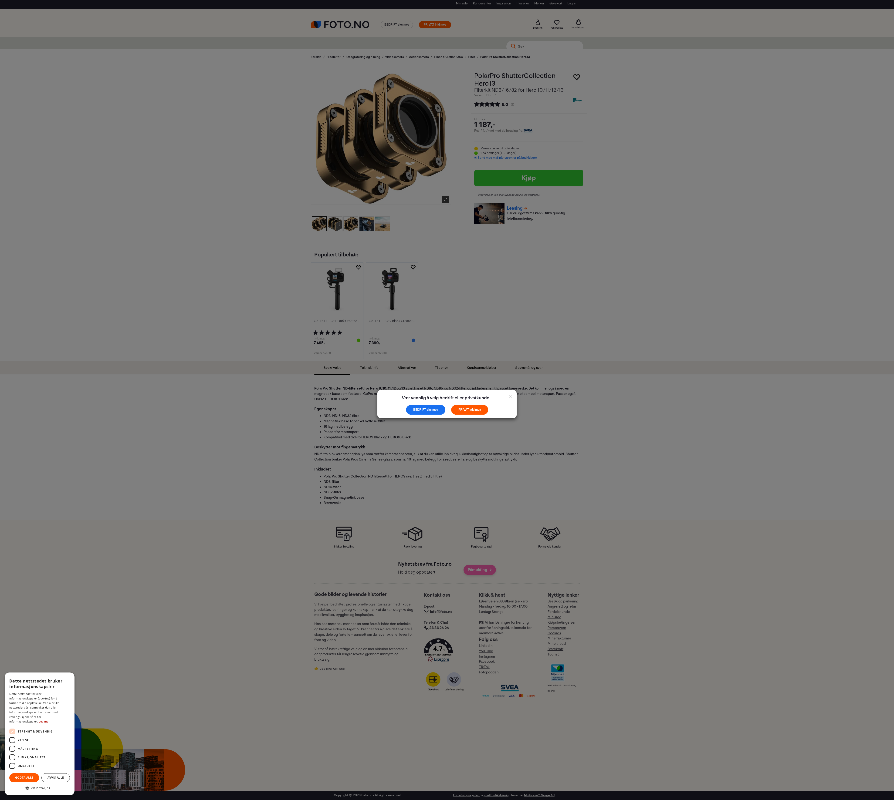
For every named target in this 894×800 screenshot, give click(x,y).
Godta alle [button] (24, 778)
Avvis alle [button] (55, 778)
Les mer (44, 721)
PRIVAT (464, 410)
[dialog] (39, 733)
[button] (39, 788)
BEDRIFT (420, 410)
